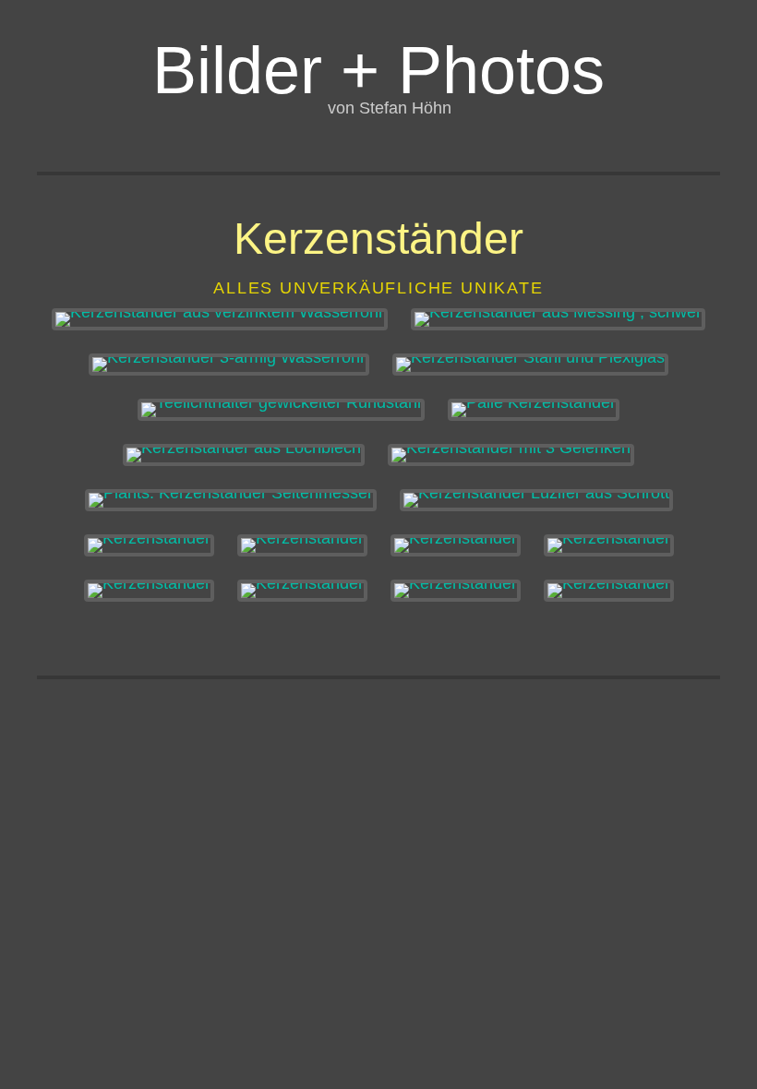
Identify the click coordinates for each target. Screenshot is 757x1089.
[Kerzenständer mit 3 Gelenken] (511, 455)
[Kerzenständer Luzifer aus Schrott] (536, 500)
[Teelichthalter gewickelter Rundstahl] (281, 410)
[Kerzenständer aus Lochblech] (244, 455)
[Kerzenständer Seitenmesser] (231, 500)
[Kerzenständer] (149, 545)
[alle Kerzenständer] (533, 410)
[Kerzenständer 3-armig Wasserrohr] (229, 364)
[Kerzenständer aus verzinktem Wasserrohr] (220, 319)
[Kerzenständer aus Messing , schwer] (558, 319)
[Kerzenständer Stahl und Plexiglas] (530, 364)
